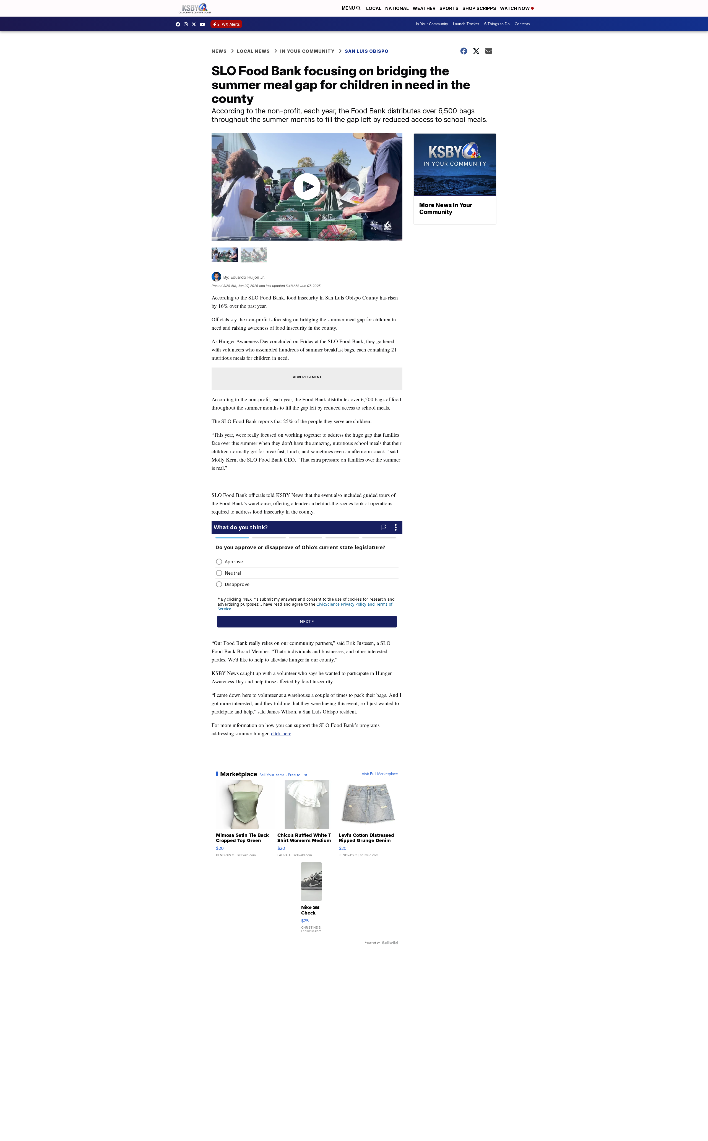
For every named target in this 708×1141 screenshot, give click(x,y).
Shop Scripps (479, 8)
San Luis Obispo (367, 51)
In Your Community (432, 24)
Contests (522, 24)
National (397, 8)
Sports (449, 8)
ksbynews (179, 24)
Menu (349, 8)
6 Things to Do (497, 24)
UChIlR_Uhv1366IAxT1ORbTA (204, 24)
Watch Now (515, 8)
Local (373, 8)
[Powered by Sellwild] (390, 943)
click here (281, 733)
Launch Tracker (466, 24)
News (219, 51)
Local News (253, 51)
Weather (424, 8)
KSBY (195, 24)
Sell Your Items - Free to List (283, 775)
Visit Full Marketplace (380, 774)
